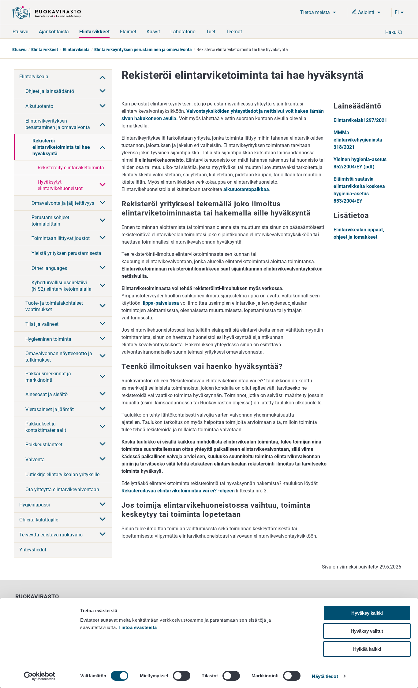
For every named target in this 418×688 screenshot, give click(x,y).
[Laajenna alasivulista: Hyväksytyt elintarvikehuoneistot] (102, 185)
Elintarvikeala (76, 49)
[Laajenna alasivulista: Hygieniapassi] (102, 504)
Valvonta (35, 459)
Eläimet (128, 32)
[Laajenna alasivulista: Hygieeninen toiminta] (102, 339)
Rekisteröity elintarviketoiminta (71, 168)
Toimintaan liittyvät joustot (61, 238)
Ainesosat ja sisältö (46, 394)
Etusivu (20, 32)
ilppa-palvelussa (161, 303)
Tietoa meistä (315, 12)
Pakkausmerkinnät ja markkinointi (48, 377)
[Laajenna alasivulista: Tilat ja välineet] (102, 324)
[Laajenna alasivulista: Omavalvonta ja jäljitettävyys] (102, 203)
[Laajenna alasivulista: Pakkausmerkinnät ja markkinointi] (102, 377)
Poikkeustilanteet (43, 444)
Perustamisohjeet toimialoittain (50, 221)
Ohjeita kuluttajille (38, 520)
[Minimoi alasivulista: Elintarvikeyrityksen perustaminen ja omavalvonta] (102, 124)
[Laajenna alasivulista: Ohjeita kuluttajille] (102, 519)
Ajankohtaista (54, 32)
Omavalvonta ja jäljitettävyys (63, 203)
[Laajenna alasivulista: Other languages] (102, 268)
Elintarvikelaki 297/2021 (360, 120)
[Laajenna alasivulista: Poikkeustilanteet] (102, 444)
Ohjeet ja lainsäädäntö (49, 91)
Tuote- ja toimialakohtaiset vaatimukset (54, 306)
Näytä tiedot (325, 676)
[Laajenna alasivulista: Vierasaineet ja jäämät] (102, 409)
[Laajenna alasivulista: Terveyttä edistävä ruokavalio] (102, 534)
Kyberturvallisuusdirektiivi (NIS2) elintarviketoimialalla (61, 286)
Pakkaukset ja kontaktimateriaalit (45, 427)
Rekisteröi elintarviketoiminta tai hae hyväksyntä (61, 147)
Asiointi (366, 12)
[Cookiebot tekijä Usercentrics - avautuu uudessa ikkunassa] (39, 676)
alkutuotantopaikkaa (246, 189)
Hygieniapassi (34, 505)
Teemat (234, 32)
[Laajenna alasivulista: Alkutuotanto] (102, 106)
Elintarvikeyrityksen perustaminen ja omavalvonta (143, 49)
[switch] (181, 676)
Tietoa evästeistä (137, 627)
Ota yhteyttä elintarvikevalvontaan (62, 489)
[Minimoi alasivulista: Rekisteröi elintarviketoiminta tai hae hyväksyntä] (102, 147)
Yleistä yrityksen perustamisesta (66, 253)
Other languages (49, 268)
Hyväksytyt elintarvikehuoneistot (60, 185)
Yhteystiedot (32, 550)
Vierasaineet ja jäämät (49, 409)
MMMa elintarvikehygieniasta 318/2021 (358, 140)
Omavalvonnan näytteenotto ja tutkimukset (58, 357)
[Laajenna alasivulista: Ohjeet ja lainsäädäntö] (102, 91)
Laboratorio (183, 32)
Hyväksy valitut (367, 631)
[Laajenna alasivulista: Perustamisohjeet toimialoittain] (102, 220)
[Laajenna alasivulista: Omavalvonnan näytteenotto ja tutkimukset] (102, 356)
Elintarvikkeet (94, 32)
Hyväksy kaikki (367, 613)
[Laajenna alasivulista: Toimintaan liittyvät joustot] (102, 238)
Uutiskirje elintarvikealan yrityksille (62, 474)
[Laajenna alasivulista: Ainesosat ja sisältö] (102, 394)
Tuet (210, 32)
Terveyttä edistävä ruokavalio (51, 535)
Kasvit (153, 32)
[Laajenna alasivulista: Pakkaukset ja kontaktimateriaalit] (102, 427)
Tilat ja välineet (41, 324)
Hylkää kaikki (367, 649)
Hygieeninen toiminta (48, 339)
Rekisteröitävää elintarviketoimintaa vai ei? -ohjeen (178, 491)
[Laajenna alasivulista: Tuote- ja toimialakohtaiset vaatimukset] (102, 306)
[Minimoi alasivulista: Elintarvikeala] (102, 77)
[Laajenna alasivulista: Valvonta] (102, 459)
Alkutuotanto (39, 106)
